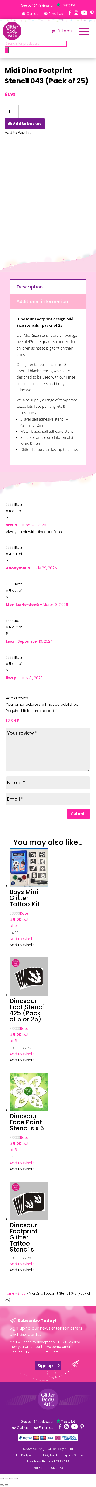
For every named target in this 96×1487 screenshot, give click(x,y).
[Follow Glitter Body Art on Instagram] (76, 12)
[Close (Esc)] (16, 1478)
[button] (23, 939)
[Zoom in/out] (2, 1478)
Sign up (45, 1365)
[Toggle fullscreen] (6, 1478)
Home (9, 1293)
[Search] (7, 50)
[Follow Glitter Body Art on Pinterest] (92, 12)
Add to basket (27, 123)
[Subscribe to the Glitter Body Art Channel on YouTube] (84, 12)
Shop (21, 1293)
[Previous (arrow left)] (2, 1485)
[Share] (11, 1478)
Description (30, 286)
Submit (78, 814)
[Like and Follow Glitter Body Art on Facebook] (70, 12)
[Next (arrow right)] (6, 1485)
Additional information (42, 301)
